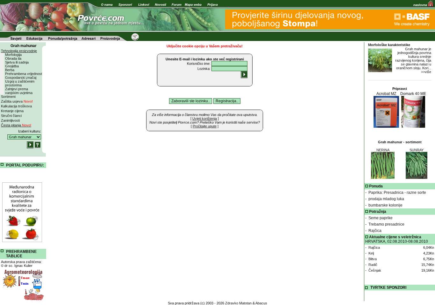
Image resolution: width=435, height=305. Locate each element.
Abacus (261, 303)
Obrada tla (13, 58)
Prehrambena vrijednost (23, 74)
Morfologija (13, 55)
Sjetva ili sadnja (17, 62)
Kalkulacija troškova (16, 106)
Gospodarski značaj (20, 77)
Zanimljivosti (10, 120)
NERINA (382, 150)
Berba (9, 70)
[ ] (204, 118)
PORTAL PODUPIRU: (25, 165)
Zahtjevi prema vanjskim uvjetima (18, 91)
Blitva (372, 259)
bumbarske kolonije (385, 205)
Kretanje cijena (12, 111)
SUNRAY (417, 150)
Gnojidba (12, 66)
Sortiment (8, 96)
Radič (372, 265)
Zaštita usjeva (17, 101)
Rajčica (375, 230)
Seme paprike (380, 218)
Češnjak (374, 270)
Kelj (371, 253)
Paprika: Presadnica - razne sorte (397, 192)
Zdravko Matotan (238, 303)
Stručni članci (11, 116)
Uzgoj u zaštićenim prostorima (19, 83)
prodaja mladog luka (386, 199)
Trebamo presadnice (386, 224)
